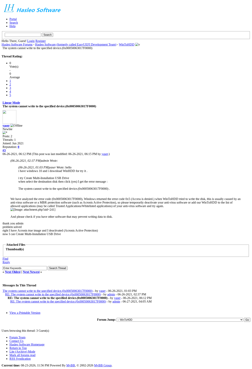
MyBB (70, 365)
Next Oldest (12, 272)
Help (12, 26)
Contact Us (16, 341)
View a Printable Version (24, 312)
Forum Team (17, 337)
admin (111, 294)
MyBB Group (103, 365)
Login (31, 41)
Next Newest (31, 272)
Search (13, 22)
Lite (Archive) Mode (22, 351)
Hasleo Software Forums (17, 44)
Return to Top (18, 348)
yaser (6, 125)
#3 (4, 150)
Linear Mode (11, 102)
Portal (13, 19)
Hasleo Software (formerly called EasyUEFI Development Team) (75, 44)
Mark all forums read (22, 355)
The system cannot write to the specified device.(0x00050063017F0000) (48, 290)
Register (40, 41)
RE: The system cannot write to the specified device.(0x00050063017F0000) (53, 294)
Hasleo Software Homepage (26, 344)
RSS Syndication (20, 358)
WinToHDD (126, 44)
